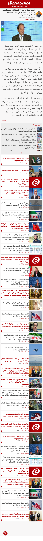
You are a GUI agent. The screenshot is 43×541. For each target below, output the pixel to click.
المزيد (21, 152)
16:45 (18, 386)
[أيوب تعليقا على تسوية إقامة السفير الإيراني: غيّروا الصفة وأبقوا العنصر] (35, 271)
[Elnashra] (19, 3)
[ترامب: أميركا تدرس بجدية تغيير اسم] (35, 316)
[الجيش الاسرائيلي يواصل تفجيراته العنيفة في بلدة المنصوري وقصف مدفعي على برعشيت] (35, 360)
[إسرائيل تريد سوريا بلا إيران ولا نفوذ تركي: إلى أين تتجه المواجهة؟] (35, 160)
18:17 (22, 297)
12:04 (22, 407)
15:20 (22, 275)
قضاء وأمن (26, 207)
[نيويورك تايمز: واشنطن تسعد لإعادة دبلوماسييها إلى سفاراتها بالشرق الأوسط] (35, 416)
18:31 (18, 342)
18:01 (20, 363)
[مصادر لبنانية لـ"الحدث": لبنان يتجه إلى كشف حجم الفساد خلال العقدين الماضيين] (39, 135)
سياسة (26, 19)
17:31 (18, 331)
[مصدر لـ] (35, 216)
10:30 (18, 231)
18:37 (18, 253)
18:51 (18, 286)
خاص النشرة (25, 162)
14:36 (20, 207)
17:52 (18, 186)
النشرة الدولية (25, 186)
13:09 (18, 264)
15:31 (18, 197)
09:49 (18, 242)
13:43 (22, 398)
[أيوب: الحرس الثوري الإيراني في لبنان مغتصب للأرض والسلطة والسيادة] (35, 305)
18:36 (18, 219)
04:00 (19, 163)
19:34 (18, 519)
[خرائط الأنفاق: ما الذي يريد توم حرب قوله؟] (35, 171)
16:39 (18, 318)
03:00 (19, 173)
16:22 (18, 352)
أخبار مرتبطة (37, 124)
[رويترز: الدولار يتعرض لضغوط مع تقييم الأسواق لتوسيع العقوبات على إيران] (39, 146)
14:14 (22, 307)
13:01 (18, 419)
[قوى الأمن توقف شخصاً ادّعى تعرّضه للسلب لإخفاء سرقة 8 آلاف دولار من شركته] (35, 205)
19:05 (22, 375)
